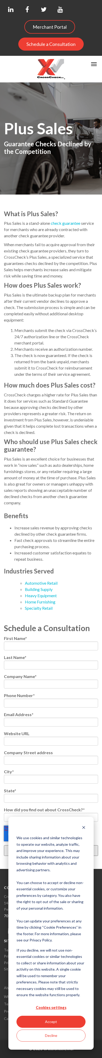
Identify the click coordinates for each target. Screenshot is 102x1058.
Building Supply (39, 589)
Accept (51, 1021)
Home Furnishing (40, 601)
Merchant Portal (50, 27)
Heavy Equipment (41, 595)
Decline (51, 1035)
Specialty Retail (39, 608)
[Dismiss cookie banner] (84, 828)
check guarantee (65, 223)
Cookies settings (51, 1007)
